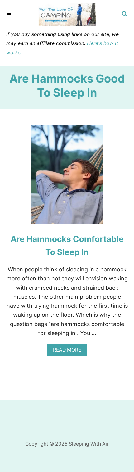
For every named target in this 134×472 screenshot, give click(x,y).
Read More (69, 351)
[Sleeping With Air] (67, 15)
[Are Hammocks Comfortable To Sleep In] (67, 177)
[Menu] (9, 15)
